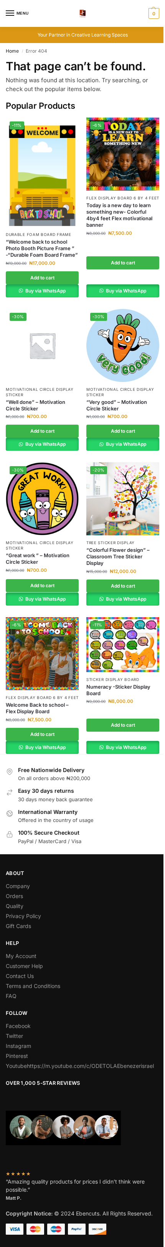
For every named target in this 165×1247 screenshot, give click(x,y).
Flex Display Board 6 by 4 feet (122, 198)
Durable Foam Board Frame (38, 234)
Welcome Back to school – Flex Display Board (37, 708)
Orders (14, 896)
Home (12, 51)
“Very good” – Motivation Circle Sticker (116, 405)
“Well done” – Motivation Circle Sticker (35, 405)
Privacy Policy (23, 916)
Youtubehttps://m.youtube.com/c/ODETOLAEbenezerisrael (80, 1066)
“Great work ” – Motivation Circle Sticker (37, 558)
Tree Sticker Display (110, 542)
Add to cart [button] (42, 278)
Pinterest (17, 1056)
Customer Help (24, 966)
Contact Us (20, 976)
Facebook (18, 1026)
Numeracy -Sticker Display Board (118, 690)
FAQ (11, 996)
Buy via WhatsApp (45, 291)
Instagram (18, 1046)
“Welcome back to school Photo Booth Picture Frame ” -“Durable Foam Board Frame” (42, 248)
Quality (14, 906)
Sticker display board (112, 679)
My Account (21, 956)
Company (18, 886)
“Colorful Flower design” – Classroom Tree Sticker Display (118, 556)
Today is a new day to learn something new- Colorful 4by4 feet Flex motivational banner (119, 215)
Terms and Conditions (33, 986)
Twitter (14, 1036)
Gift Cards (18, 926)
